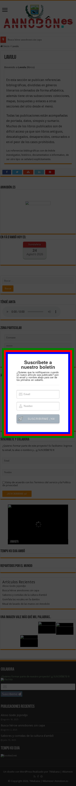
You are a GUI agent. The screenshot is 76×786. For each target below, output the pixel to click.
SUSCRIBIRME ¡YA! (41, 419)
